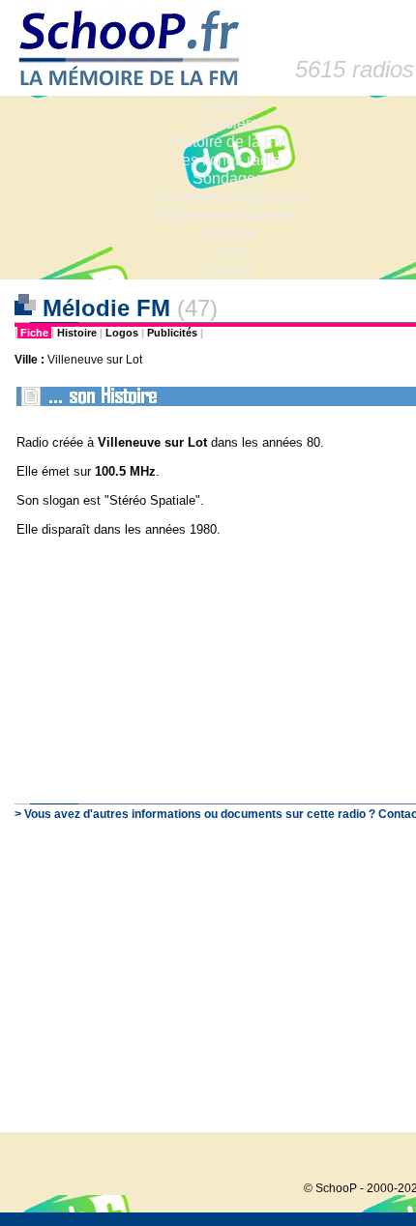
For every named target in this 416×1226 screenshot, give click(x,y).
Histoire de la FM (227, 141)
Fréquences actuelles (228, 215)
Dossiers (227, 123)
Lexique (227, 233)
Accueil (227, 105)
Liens (228, 252)
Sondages (228, 178)
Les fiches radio (227, 160)
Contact (227, 270)
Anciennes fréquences (228, 197)
